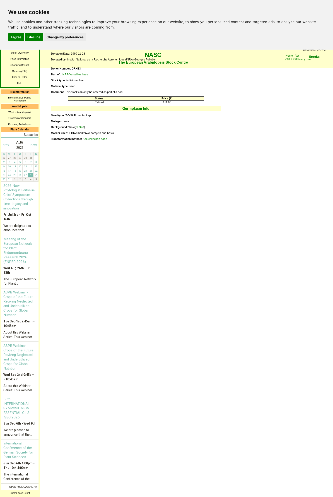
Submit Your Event (20, 493)
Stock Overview (20, 52)
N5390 (80, 127)
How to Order (19, 77)
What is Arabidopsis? (19, 112)
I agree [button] (16, 37)
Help (19, 83)
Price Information (19, 59)
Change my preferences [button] (65, 37)
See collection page (95, 139)
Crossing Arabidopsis (19, 124)
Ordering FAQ (19, 71)
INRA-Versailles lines (75, 74)
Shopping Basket (19, 65)
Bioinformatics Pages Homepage (19, 99)
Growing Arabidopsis (19, 118)
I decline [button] (33, 37)
